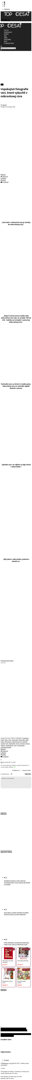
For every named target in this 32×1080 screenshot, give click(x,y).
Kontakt (6, 1060)
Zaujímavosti (8, 32)
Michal (5, 105)
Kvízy (5, 41)
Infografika (7, 39)
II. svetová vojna (9, 43)
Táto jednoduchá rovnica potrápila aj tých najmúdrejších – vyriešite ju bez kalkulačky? (14, 1029)
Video (5, 37)
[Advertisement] (16, 67)
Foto (5, 36)
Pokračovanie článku (7, 661)
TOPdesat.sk (4, 1063)
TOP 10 (6, 30)
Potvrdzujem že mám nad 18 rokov (11, 1076)
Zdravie (6, 34)
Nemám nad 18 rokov (7, 1078)
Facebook (7, 9)
